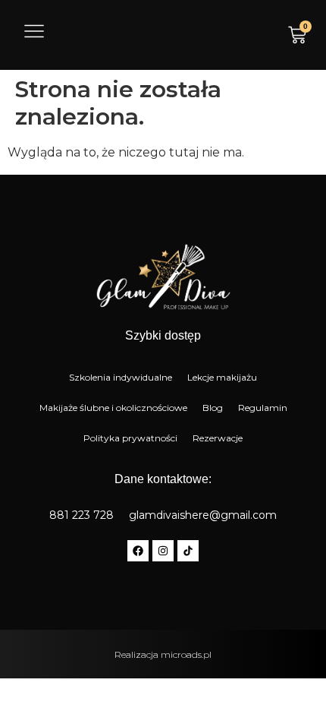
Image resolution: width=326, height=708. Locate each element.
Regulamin (262, 407)
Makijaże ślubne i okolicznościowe (113, 407)
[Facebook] (138, 550)
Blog (212, 407)
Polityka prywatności (130, 438)
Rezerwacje (218, 438)
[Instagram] (163, 550)
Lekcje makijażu (222, 377)
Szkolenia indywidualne (120, 377)
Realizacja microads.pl (163, 654)
